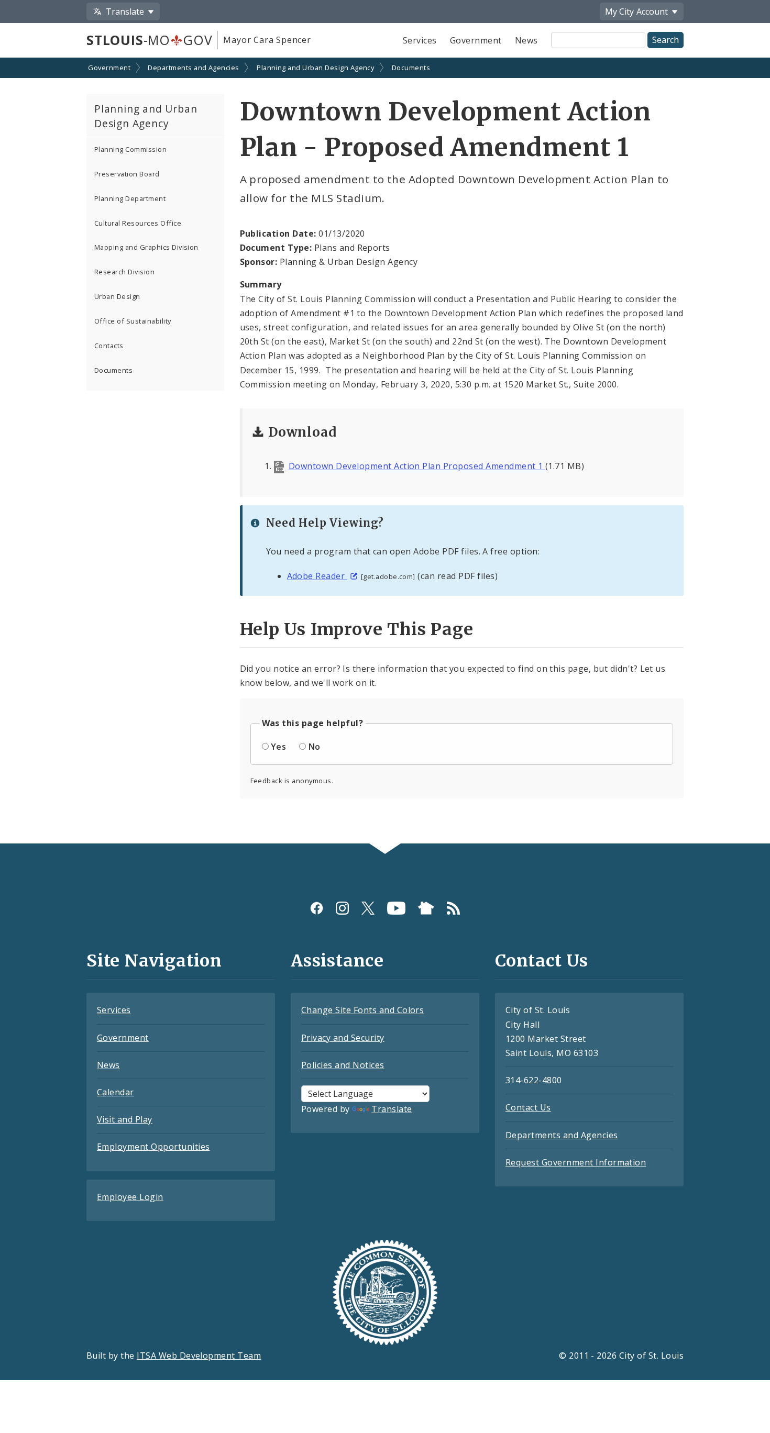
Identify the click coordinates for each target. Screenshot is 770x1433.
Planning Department (130, 198)
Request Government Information (575, 1162)
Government (476, 40)
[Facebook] (316, 907)
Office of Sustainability (132, 321)
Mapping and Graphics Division (146, 247)
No (315, 746)
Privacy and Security (342, 1037)
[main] (385, 452)
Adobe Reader (317, 576)
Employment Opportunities (153, 1146)
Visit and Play (124, 1119)
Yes (278, 746)
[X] (368, 907)
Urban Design (117, 296)
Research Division (124, 271)
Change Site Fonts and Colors (362, 1010)
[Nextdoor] (426, 907)
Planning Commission (130, 149)
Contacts (109, 345)
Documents (411, 67)
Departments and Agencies (193, 67)
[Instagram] (342, 907)
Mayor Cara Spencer (267, 40)
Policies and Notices (342, 1065)
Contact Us (528, 1107)
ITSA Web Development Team (199, 1355)
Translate (391, 1109)
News (526, 40)
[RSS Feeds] (453, 907)
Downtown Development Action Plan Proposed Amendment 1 (417, 466)
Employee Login (130, 1197)
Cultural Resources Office (137, 223)
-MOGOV (149, 40)
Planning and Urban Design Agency (315, 67)
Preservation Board (127, 174)
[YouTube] (396, 907)
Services (420, 40)
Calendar (115, 1092)
